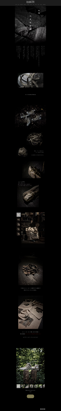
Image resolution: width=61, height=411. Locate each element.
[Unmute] (19, 86)
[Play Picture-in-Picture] (41, 86)
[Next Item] (43, 230)
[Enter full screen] (42, 86)
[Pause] (18, 86)
